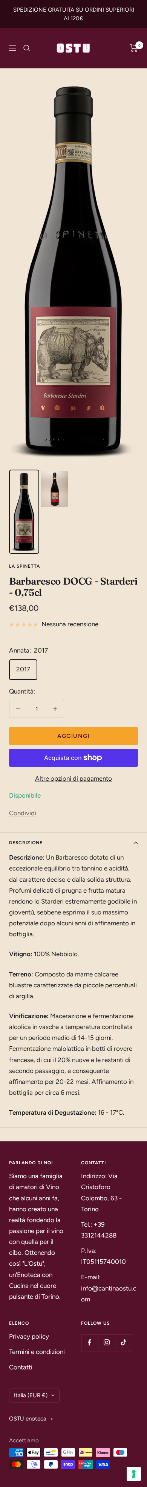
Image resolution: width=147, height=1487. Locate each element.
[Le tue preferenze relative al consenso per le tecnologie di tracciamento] (134, 1474)
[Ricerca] (26, 48)
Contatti (20, 1367)
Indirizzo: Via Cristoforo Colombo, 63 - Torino (101, 1192)
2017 (23, 669)
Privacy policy (29, 1336)
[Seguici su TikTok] (123, 1342)
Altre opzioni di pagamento (73, 778)
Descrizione (26, 842)
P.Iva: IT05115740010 (103, 1256)
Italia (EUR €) (30, 1395)
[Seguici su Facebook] (89, 1342)
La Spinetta (24, 566)
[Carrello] (134, 48)
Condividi (22, 813)
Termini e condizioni (37, 1352)
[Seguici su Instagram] (106, 1342)
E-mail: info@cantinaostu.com (108, 1288)
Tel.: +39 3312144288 (98, 1230)
